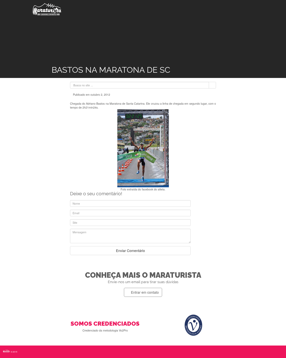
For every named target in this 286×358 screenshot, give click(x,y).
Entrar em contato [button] (144, 292)
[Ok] (212, 85)
